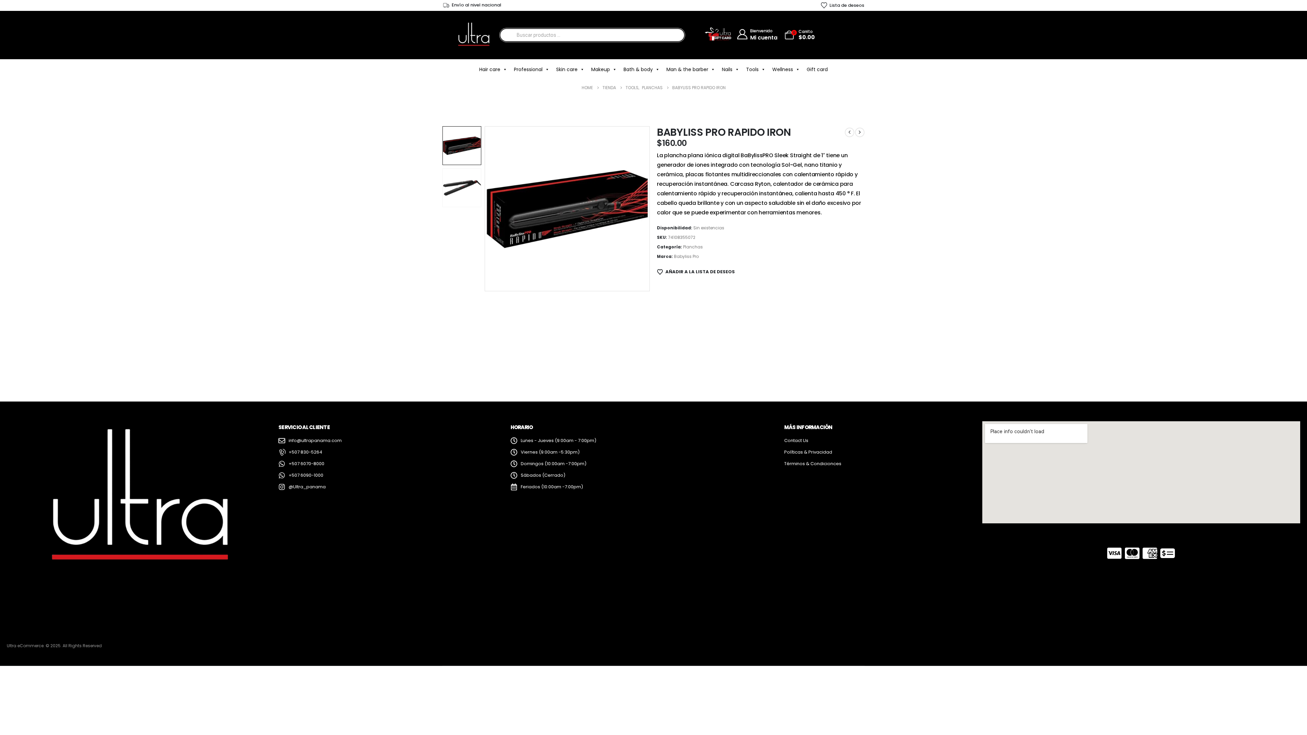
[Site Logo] (473, 35)
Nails (727, 69)
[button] (1281, 716)
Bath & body (638, 69)
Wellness (782, 69)
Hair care (489, 69)
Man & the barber (687, 69)
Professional (528, 69)
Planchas (693, 247)
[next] (860, 132)
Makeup (600, 69)
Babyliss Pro (686, 256)
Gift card (817, 69)
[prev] (849, 132)
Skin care (567, 69)
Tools (752, 69)
